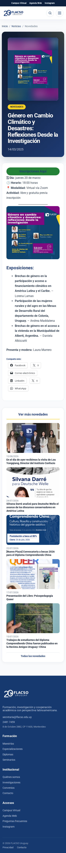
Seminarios (9, 759)
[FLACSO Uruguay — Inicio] (16, 693)
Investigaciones (11, 782)
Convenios (8, 787)
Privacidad (8, 847)
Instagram (50, 3)
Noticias (16, 26)
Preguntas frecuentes (15, 821)
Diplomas (8, 754)
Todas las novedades (33, 656)
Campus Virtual (18, 3)
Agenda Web (35, 3)
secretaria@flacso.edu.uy (17, 717)
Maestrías (8, 743)
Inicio (5, 26)
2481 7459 (9, 722)
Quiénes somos (11, 777)
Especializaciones (13, 748)
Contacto (8, 793)
